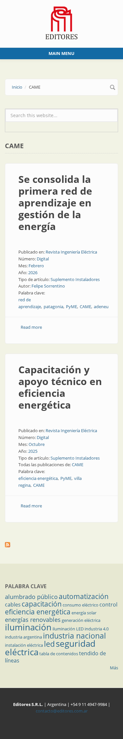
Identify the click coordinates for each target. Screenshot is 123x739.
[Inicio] (61, 22)
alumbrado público (31, 597)
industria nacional (74, 635)
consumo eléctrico (80, 605)
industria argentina (23, 637)
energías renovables (33, 620)
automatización (84, 596)
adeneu (101, 306)
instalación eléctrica (24, 645)
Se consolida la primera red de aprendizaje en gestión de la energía (55, 202)
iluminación (28, 627)
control (108, 604)
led (49, 644)
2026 (32, 272)
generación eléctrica (81, 620)
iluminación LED (68, 629)
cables (13, 604)
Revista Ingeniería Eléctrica (71, 252)
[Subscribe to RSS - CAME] (61, 544)
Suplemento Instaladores (75, 279)
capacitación (42, 603)
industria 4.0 (97, 629)
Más (114, 668)
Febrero (36, 266)
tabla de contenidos (58, 654)
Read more (31, 327)
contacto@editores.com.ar (62, 711)
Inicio (17, 87)
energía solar (84, 613)
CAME (85, 306)
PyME (71, 306)
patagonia (53, 306)
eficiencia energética (38, 478)
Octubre (37, 444)
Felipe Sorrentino (48, 286)
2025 (32, 451)
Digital (43, 259)
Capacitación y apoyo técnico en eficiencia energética (60, 387)
